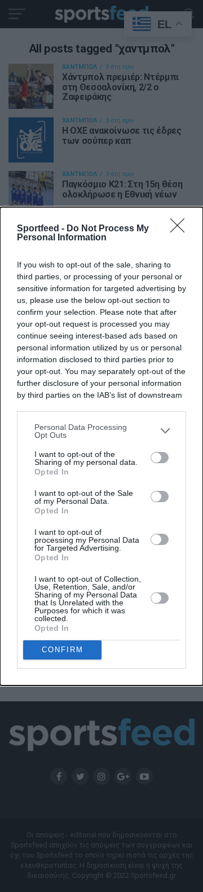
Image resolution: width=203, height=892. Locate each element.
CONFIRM (62, 649)
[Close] (181, 229)
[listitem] (101, 431)
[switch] (160, 457)
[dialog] (101, 446)
